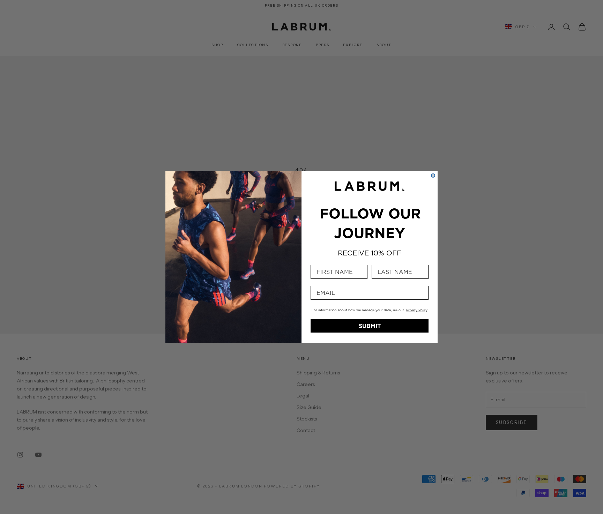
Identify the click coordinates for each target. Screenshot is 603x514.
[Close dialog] (433, 175)
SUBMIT (370, 326)
